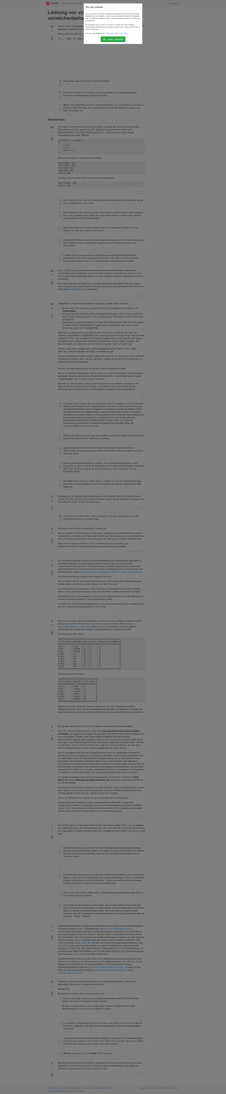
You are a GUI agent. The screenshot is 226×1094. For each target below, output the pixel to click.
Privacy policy (123, 33)
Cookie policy (110, 33)
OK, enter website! (113, 39)
